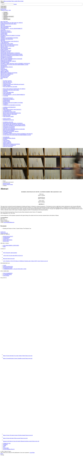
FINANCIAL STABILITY (6, 32)
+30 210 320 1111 (13, 255)
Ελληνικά (5, 76)
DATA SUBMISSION (7, 273)
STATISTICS (6, 238)
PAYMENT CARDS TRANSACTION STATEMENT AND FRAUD (15, 63)
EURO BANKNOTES (8, 266)
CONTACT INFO (4, 70)
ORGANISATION (4, 27)
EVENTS (3, 68)
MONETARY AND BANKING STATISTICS (10, 53)
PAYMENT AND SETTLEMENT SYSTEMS (10, 35)
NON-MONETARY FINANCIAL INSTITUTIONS (11, 54)
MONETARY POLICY (5, 30)
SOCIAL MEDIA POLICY (9, 449)
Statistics (5, 85)
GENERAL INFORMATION (7, 39)
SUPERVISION (4, 33)
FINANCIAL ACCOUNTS (6, 56)
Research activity (6, 183)
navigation (7, 1)
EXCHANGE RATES (8, 267)
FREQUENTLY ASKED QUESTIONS (9, 72)
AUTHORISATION (7, 274)
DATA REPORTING (5, 62)
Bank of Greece (17, 355)
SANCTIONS (6, 275)
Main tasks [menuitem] (6, 13)
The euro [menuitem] (5, 15)
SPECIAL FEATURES (5, 75)
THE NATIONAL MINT (6, 48)
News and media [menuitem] (7, 19)
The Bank (5, 80)
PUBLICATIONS (4, 49)
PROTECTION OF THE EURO (7, 46)
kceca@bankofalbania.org (9, 222)
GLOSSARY (6, 448)
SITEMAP (5, 444)
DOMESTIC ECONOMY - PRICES (8, 61)
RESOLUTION (4, 34)
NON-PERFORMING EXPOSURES (11, 245)
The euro (5, 83)
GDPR (4, 445)
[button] (15, 4)
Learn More (32, 452)
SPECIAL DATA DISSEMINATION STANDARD (11, 58)
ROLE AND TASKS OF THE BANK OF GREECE (12, 22)
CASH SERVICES (5, 42)
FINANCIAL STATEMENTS (7, 73)
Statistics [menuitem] (5, 17)
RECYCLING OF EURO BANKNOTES (9, 44)
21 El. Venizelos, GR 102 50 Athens (25, 261)
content (14, 1)
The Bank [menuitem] (5, 12)
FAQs (10, 252)
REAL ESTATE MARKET (6, 59)
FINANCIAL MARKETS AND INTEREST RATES (12, 55)
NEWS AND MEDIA (7, 239)
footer (20, 1)
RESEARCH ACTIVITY (6, 50)
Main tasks (5, 81)
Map (8, 258)
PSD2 (4, 246)
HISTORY (3, 25)
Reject (2, 453)
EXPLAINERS (4, 69)
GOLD (4, 265)
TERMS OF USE (7, 443)
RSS (4, 446)
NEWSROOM (4, 65)
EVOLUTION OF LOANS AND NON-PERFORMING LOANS (14, 64)
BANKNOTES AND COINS (7, 43)
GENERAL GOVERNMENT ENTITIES (9, 37)
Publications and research (8, 84)
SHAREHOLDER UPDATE (7, 66)
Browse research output (8, 184)
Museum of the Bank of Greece (21, 441)
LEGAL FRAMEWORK (6, 26)
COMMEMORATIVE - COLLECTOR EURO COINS (14, 268)
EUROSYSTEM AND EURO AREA (8, 23)
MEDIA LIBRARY (5, 71)
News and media (6, 86)
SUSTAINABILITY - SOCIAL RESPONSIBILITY (11, 28)
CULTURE (3, 29)
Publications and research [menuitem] (8, 16)
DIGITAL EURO (4, 47)
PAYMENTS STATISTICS (6, 57)
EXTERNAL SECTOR (5, 51)
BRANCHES (6, 241)
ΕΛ (3, 9)
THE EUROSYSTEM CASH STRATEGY (10, 41)
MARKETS (3, 36)
